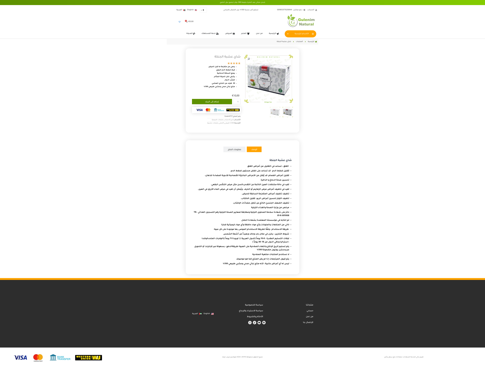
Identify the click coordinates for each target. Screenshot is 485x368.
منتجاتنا (309, 305)
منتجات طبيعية (217, 120)
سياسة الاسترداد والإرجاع (251, 311)
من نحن (309, 317)
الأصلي (221, 123)
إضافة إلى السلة (212, 101)
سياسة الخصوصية (254, 305)
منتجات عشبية (212, 123)
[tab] (254, 149)
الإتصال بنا (308, 322)
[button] (248, 59)
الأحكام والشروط (255, 317)
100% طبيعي (229, 123)
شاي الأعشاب (229, 120)
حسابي (310, 311)
